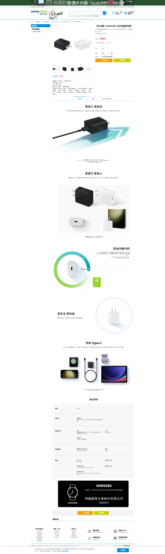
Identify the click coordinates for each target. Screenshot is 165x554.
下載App (33, 6)
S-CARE (110, 6)
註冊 (121, 12)
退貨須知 (74, 531)
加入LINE (117, 6)
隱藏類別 (34, 25)
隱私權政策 (39, 539)
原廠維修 (74, 535)
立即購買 (122, 60)
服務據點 (38, 6)
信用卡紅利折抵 (100, 42)
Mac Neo (78, 16)
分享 (55, 76)
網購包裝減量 (74, 537)
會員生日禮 (57, 533)
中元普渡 (88, 16)
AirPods (83, 16)
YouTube (124, 6)
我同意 (123, 550)
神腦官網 (39, 531)
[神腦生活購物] (47, 13)
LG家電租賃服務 (95, 16)
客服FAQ (74, 533)
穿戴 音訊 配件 (37, 31)
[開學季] (82, 2)
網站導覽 (39, 540)
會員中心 (118, 13)
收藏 (61, 76)
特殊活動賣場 (36, 29)
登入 (117, 12)
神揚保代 (43, 6)
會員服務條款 (39, 537)
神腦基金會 (39, 533)
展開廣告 (131, 1)
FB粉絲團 (131, 6)
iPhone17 (70, 16)
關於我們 (39, 535)
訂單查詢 (57, 535)
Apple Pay (109, 42)
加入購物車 (105, 60)
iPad (74, 16)
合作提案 (57, 537)
